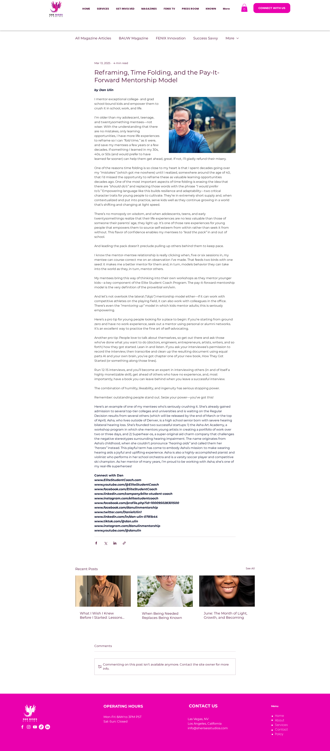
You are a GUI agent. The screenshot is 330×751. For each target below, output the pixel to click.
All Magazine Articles (93, 38)
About (279, 720)
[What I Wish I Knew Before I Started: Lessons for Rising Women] (103, 591)
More (230, 38)
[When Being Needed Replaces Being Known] (165, 591)
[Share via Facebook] (96, 543)
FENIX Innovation (171, 38)
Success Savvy (205, 38)
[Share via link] (124, 543)
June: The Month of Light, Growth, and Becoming (225, 615)
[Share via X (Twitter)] (105, 543)
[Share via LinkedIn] (115, 543)
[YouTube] (34, 726)
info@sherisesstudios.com (208, 728)
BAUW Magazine (133, 38)
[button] (125, 9)
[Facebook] (22, 726)
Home (279, 716)
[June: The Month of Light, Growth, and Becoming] (227, 591)
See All (250, 568)
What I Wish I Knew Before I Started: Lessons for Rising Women (101, 615)
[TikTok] (41, 726)
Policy (279, 734)
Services (281, 725)
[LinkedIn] (47, 726)
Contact (281, 729)
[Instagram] (28, 726)
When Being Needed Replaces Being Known (162, 615)
